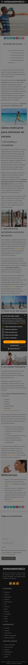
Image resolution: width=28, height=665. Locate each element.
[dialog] (14, 332)
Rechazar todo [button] (14, 345)
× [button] (24, 315)
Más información (22, 323)
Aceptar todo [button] (14, 341)
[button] (14, 348)
